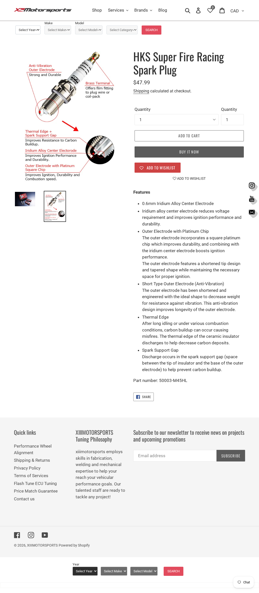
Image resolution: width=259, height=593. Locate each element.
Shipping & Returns (32, 460)
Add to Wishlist (191, 178)
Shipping (141, 91)
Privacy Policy (27, 468)
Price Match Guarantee (36, 491)
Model (79, 23)
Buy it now (189, 151)
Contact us (24, 498)
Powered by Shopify (74, 545)
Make (49, 23)
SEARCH (151, 30)
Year (76, 564)
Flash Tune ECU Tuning (35, 483)
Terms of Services (31, 475)
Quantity (142, 109)
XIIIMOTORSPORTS (42, 545)
